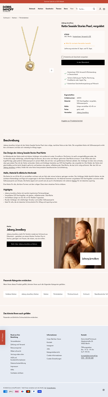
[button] (2, 337)
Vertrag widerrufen (17, 354)
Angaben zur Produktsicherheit (72, 121)
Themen (58, 9)
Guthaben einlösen (17, 373)
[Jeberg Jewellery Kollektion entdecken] (90, 259)
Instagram (50, 346)
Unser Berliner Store (54, 339)
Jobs (48, 349)
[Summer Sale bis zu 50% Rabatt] (54, 1)
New (71, 9)
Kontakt (49, 342)
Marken (40, 9)
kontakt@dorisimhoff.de (89, 356)
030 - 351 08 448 (87, 358)
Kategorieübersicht (53, 352)
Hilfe (12, 370)
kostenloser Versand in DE (82, 36)
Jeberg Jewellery (83, 112)
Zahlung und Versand (18, 344)
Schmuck (32, 9)
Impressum (14, 366)
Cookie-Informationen (54, 355)
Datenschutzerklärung (18, 363)
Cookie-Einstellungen (54, 359)
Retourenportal (16, 348)
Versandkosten (16, 341)
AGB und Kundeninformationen (18, 359)
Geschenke (49, 9)
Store (66, 9)
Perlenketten (23, 18)
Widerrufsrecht (16, 351)
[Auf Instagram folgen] (104, 390)
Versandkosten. (51, 388)
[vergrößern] (51, 70)
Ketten (14, 18)
